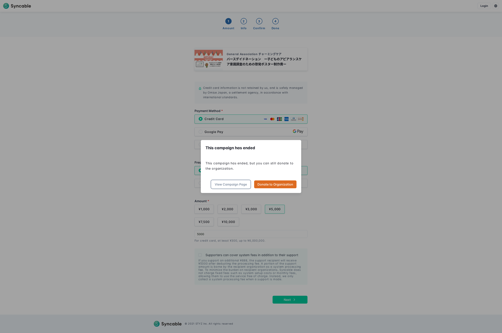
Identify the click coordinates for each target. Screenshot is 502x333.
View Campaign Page (231, 184)
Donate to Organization (275, 184)
